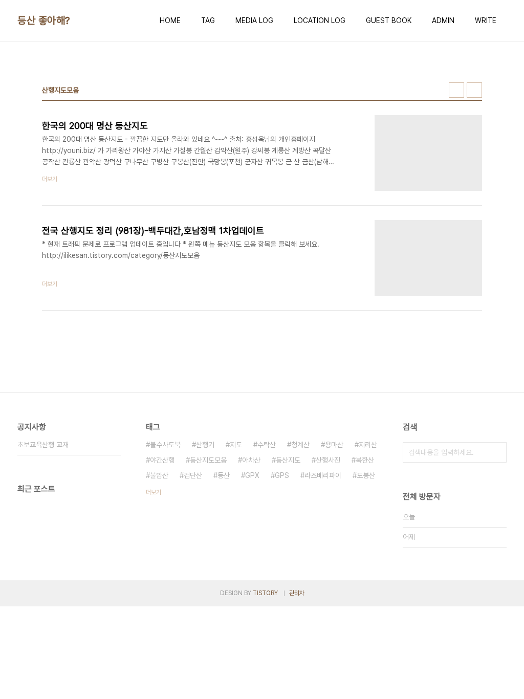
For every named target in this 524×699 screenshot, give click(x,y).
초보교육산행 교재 (43, 445)
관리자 (296, 593)
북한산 (365, 460)
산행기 (205, 445)
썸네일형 (456, 90)
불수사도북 (165, 445)
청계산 (300, 445)
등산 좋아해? (43, 20)
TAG (208, 20)
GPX (252, 475)
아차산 (251, 460)
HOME (170, 20)
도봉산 (366, 475)
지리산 (368, 445)
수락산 (266, 445)
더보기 (153, 492)
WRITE (485, 20)
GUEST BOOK (388, 20)
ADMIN (443, 20)
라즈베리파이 (322, 475)
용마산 (334, 445)
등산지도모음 (208, 460)
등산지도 (288, 460)
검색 (496, 452)
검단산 (193, 475)
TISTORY (265, 593)
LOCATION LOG (319, 20)
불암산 (159, 475)
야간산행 (162, 460)
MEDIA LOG (254, 20)
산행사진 (328, 460)
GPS (282, 475)
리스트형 (474, 90)
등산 (223, 475)
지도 (236, 445)
